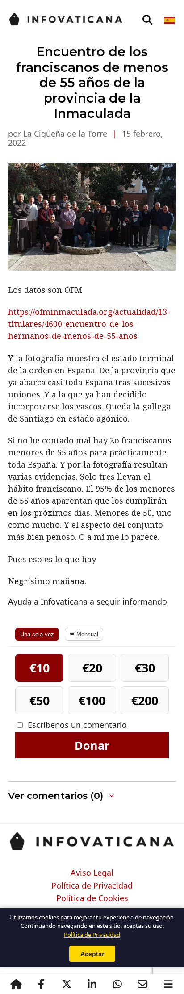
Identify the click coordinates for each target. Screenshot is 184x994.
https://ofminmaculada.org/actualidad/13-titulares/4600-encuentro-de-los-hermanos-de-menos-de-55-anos (89, 323)
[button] (92, 796)
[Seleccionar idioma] (170, 20)
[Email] (142, 984)
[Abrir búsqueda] (147, 20)
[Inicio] (15, 984)
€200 (144, 700)
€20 (92, 668)
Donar (92, 745)
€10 (39, 668)
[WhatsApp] (117, 984)
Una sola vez (37, 634)
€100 (92, 700)
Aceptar (92, 953)
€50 (39, 700)
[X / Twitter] (66, 984)
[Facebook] (40, 984)
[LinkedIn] (91, 984)
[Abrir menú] (168, 984)
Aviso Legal (92, 873)
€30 (145, 668)
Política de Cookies (92, 898)
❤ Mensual (84, 634)
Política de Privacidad (92, 885)
